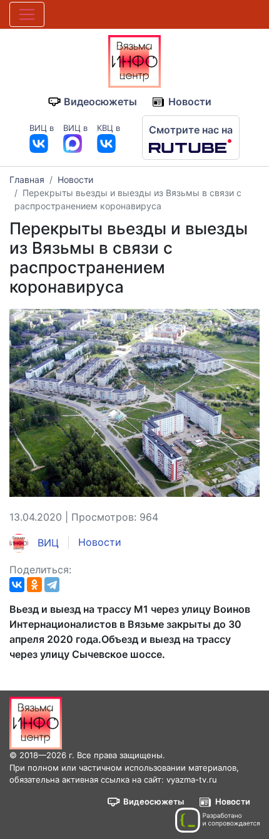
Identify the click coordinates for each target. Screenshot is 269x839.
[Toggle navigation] (26, 14)
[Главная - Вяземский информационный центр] (134, 60)
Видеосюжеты (100, 101)
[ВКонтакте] (16, 584)
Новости (189, 101)
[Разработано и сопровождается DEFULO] (217, 820)
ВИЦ (46, 542)
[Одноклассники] (34, 584)
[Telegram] (51, 584)
